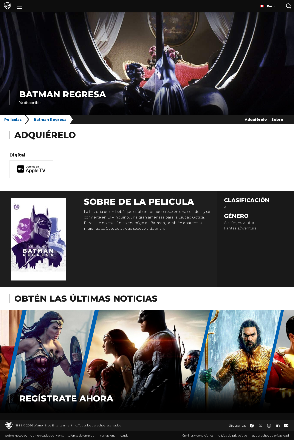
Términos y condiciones (197, 435)
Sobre (277, 120)
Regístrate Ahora (66, 398)
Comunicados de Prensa (47, 435)
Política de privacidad (232, 435)
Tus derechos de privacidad (270, 435)
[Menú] (19, 6)
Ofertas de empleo (81, 435)
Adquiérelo (256, 120)
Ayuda (124, 435)
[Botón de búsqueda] (288, 6)
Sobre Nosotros (16, 435)
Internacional (107, 435)
